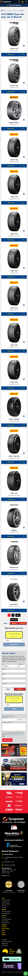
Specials (4, 925)
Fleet (3, 930)
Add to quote (11, 54)
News (3, 932)
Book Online (5, 928)
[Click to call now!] (19, 2)
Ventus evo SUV (14, 567)
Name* (4, 669)
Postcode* (4, 683)
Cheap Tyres (5, 945)
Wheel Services (5, 923)
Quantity (21, 664)
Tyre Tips (4, 907)
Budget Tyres (5, 943)
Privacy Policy (9, 734)
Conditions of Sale (19, 972)
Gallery (4, 934)
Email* (4, 679)
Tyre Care (4, 906)
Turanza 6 (14, 530)
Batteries (4, 917)
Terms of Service (19, 734)
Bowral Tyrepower (15, 5)
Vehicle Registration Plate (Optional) (8, 716)
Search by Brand (6, 904)
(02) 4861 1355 (9, 862)
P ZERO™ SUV (14, 493)
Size (3, 664)
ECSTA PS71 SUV (14, 48)
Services (4, 915)
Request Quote (7, 740)
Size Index (4, 939)
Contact (4, 926)
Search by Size (5, 902)
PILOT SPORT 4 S (14, 604)
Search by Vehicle (6, 900)
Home (4, 10)
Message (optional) (7, 722)
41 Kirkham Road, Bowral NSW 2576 (14, 858)
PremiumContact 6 (14, 122)
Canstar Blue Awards (7, 941)
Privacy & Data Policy (10, 972)
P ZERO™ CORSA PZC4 (14, 456)
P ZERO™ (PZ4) (14, 159)
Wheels (4, 909)
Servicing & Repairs (6, 919)
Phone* (4, 674)
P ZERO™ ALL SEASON (14, 419)
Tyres (3, 898)
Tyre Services (5, 921)
